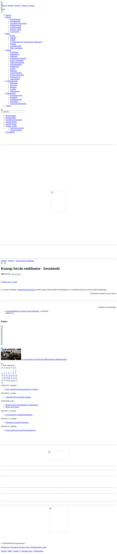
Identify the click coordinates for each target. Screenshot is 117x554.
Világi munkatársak (17, 62)
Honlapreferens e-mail (39, 547)
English (10, 6)
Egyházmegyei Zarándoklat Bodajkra (18, 415)
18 (4, 378)
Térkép (12, 69)
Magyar (4, 6)
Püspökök (13, 97)
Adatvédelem (15, 79)
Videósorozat (15, 91)
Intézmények (14, 54)
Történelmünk (10, 93)
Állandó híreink (15, 25)
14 (11, 375)
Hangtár (13, 44)
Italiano (31, 6)
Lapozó (8, 106)
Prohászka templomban (26, 290)
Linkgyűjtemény (16, 73)
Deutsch (17, 6)
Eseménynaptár (15, 27)
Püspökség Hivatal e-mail (20, 547)
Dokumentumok (16, 65)
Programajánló (15, 19)
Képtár (12, 36)
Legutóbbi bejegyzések (18, 23)
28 (11, 380)
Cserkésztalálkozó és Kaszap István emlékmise (22, 311)
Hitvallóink (14, 102)
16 (16, 375)
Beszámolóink (15, 21)
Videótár (13, 38)
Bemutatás (14, 83)
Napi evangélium (16, 48)
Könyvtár (13, 85)
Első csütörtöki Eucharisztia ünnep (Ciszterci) (21, 389)
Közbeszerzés (15, 77)
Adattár (8, 50)
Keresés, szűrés (15, 30)
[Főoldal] (2, 4)
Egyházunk (14, 52)
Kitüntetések (14, 67)
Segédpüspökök (16, 99)
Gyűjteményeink (11, 81)
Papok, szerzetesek (17, 60)
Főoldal (3, 261)
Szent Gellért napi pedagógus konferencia (20, 430)
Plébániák (13, 56)
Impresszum (5, 547)
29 (14, 380)
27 (9, 380)
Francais (25, 6)
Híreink (8, 15)
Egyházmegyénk (16, 95)
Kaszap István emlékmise (25, 261)
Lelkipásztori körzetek (18, 58)
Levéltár (13, 89)
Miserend (13, 71)
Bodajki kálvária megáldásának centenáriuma (21, 405)
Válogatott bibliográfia (18, 104)
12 (7, 375)
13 (9, 375)
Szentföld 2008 (15, 46)
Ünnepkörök (14, 32)
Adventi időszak (16, 130)
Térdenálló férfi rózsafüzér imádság (18, 397)
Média (7, 34)
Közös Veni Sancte (12, 407)
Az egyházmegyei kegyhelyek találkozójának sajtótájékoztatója (44, 359)
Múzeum (13, 87)
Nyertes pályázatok (17, 75)
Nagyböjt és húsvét (17, 128)
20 (9, 378)
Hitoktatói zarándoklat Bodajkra (17, 422)
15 (14, 375)
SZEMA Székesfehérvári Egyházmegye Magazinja (26, 41)
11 (4, 375)
